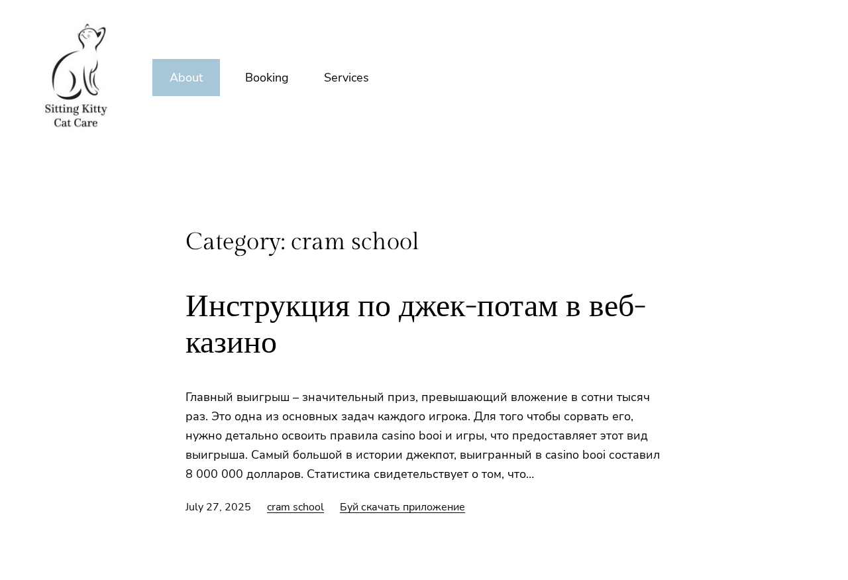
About (186, 78)
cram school (295, 507)
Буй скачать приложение (402, 507)
